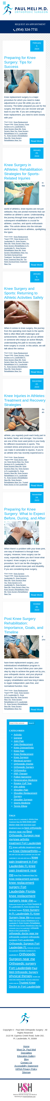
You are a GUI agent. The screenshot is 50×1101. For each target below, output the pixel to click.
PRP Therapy (21, 773)
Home (26, 1046)
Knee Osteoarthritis (24, 747)
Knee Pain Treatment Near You (25, 875)
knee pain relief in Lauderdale (23, 854)
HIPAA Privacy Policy (26, 1069)
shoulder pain (36, 976)
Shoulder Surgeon (23, 799)
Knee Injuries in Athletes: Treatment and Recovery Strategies (24, 400)
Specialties (26, 1053)
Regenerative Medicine (25, 780)
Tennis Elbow (20, 806)
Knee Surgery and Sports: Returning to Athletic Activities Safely (23, 293)
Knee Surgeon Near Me (13, 466)
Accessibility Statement (26, 1066)
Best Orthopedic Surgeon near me (24, 835)
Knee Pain (19, 751)
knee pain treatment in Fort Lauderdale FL (23, 862)
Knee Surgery (19, 124)
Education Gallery (26, 1056)
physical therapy (20, 976)
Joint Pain (19, 741)
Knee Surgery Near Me (12, 129)
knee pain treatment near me (23, 870)
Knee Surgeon (19, 457)
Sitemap (26, 1072)
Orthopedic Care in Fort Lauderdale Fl (19, 928)
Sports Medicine (22, 803)
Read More (36, 141)
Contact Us (26, 1062)
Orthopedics (20, 770)
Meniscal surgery (22, 760)
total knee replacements (17, 979)
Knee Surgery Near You (20, 243)
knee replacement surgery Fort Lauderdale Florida (22, 887)
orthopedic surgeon (18, 937)
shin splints (19, 786)
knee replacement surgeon (24, 878)
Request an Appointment (30, 24)
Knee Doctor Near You (15, 462)
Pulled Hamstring (22, 777)
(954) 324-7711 (27, 29)
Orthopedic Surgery (24, 767)
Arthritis (18, 734)
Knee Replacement (21, 122)
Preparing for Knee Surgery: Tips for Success (20, 62)
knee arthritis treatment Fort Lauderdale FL (25, 843)
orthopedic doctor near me (23, 933)
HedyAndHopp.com (29, 1096)
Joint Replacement (23, 744)
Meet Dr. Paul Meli (26, 1049)
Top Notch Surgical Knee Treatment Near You (15, 262)
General (18, 738)
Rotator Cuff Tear (23, 783)
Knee (16, 693)
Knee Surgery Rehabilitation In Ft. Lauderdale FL (16, 133)
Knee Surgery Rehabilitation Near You (29, 925)
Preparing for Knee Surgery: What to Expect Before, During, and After (24, 513)
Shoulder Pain (21, 790)
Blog (26, 1059)
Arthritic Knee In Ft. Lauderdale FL (18, 819)
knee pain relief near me (24, 858)
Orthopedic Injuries (23, 764)
